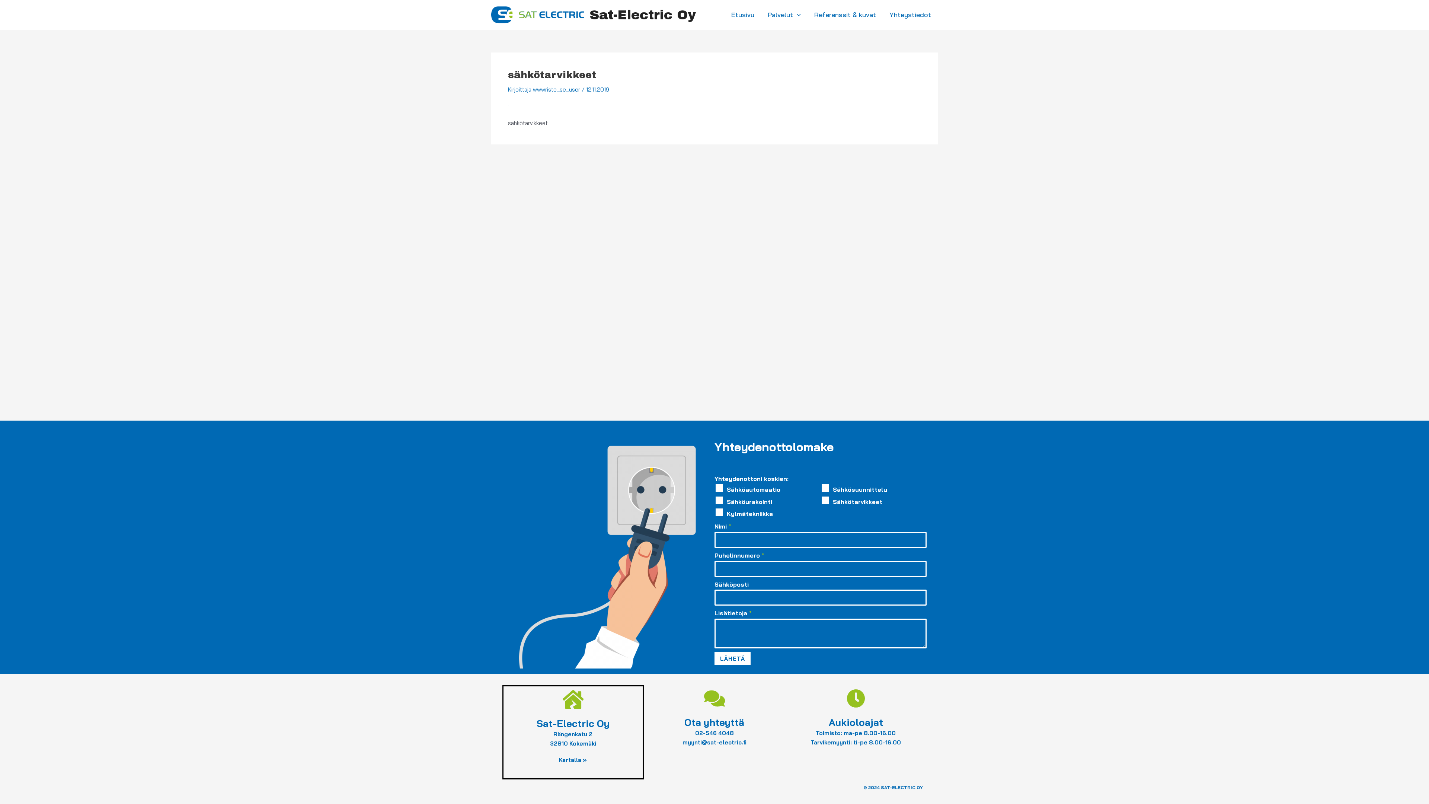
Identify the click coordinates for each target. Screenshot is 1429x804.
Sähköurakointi (749, 501)
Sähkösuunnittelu (860, 489)
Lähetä (732, 658)
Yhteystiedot (910, 14)
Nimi (722, 526)
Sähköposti (731, 584)
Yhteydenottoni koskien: (751, 478)
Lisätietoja (733, 613)
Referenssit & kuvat (845, 14)
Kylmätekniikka (750, 513)
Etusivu (742, 14)
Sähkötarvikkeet (857, 501)
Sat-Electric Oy (643, 15)
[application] (797, 15)
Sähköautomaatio (753, 489)
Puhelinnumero (739, 555)
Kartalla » (573, 759)
